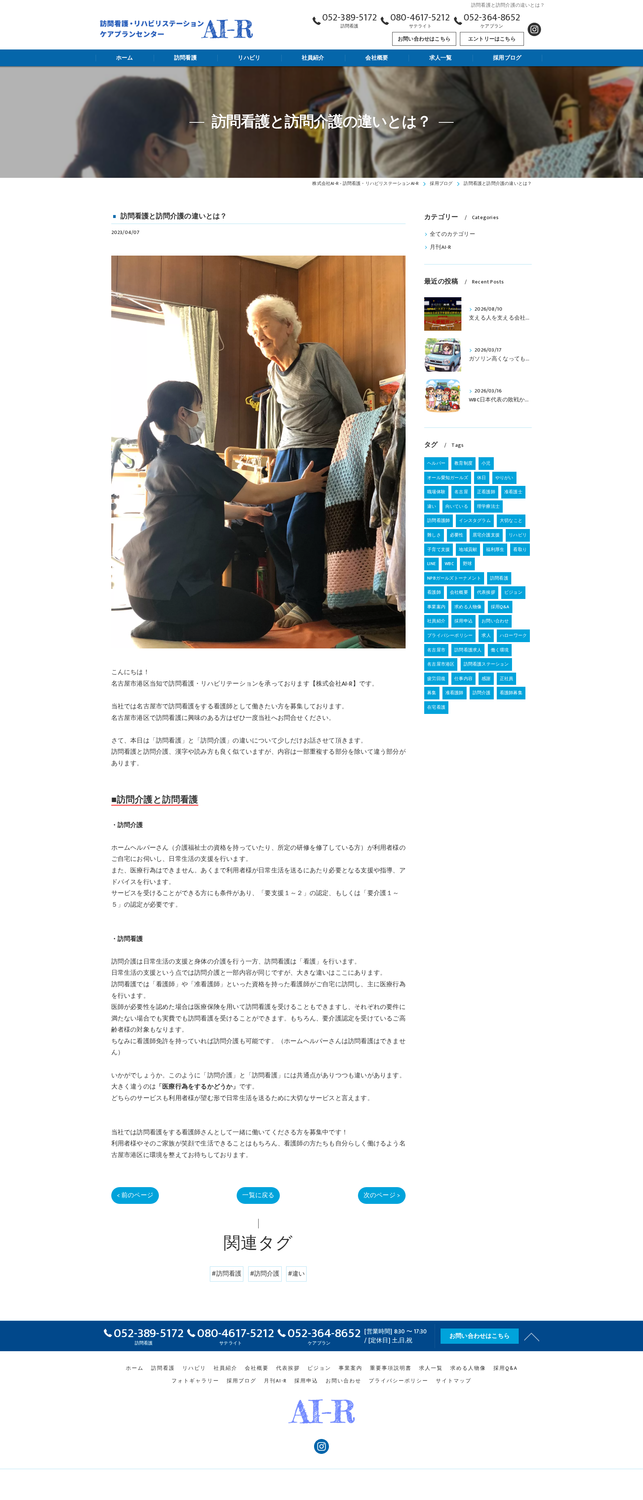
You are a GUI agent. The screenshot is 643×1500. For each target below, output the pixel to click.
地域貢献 (468, 549)
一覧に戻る (258, 1195)
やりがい (504, 477)
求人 (486, 635)
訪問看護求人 (468, 650)
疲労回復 (436, 678)
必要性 (457, 535)
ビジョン (513, 592)
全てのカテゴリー (452, 234)
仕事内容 (463, 678)
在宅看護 (436, 707)
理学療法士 (488, 506)
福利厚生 (495, 549)
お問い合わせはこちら (424, 39)
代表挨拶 (486, 592)
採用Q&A (500, 606)
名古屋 (461, 492)
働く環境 (500, 650)
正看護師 (486, 492)
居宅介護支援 (486, 535)
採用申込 (463, 621)
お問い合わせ (495, 621)
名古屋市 (436, 650)
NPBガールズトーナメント (454, 578)
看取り (520, 549)
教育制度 (463, 463)
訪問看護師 (438, 520)
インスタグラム (474, 520)
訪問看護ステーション (486, 664)
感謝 (486, 678)
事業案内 (436, 606)
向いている (456, 506)
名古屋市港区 (440, 664)
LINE (431, 563)
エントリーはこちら (492, 39)
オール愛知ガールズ (447, 477)
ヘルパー (436, 463)
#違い (296, 1274)
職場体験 (436, 492)
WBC (449, 563)
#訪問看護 (226, 1274)
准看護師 (454, 692)
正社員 (507, 678)
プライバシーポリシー (450, 635)
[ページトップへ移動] (531, 1336)
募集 (431, 692)
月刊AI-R (440, 247)
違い (431, 506)
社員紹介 (436, 621)
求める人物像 (468, 606)
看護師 (434, 592)
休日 (481, 477)
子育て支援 (438, 549)
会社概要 (459, 592)
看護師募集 (511, 692)
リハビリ (518, 535)
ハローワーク (513, 635)
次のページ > (382, 1195)
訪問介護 (482, 692)
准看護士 (513, 492)
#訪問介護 (265, 1274)
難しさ (434, 535)
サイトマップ (453, 1381)
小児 (486, 463)
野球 (467, 563)
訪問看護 (499, 578)
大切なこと (511, 520)
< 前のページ (135, 1195)
